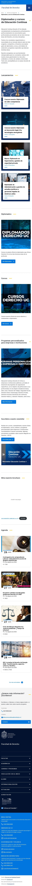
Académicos (5, 763)
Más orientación (7, 852)
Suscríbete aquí (7, 439)
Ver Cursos (6, 323)
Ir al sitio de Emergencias (10, 838)
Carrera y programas (12, 12)
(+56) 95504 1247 (8, 865)
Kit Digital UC (10, 884)
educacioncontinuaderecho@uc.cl (12, 717)
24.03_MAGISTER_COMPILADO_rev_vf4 (9, 518)
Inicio (2, 12)
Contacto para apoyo (8, 849)
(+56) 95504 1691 (8, 863)
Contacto (16, 722)
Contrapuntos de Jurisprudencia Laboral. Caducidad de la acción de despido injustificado (14, 558)
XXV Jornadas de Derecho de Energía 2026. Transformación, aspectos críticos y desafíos (15, 664)
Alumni (3, 779)
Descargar (23, 518)
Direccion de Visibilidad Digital (12, 877)
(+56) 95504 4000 (8, 824)
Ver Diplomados (8, 261)
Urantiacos (9, 879)
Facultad (4, 758)
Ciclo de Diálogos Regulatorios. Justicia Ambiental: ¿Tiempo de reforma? (13, 628)
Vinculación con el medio (10, 774)
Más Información (8, 402)
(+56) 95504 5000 (8, 835)
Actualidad (5, 789)
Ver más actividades (16, 682)
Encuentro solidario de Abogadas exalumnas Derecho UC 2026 (14, 593)
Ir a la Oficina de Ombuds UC (10, 868)
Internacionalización (9, 784)
